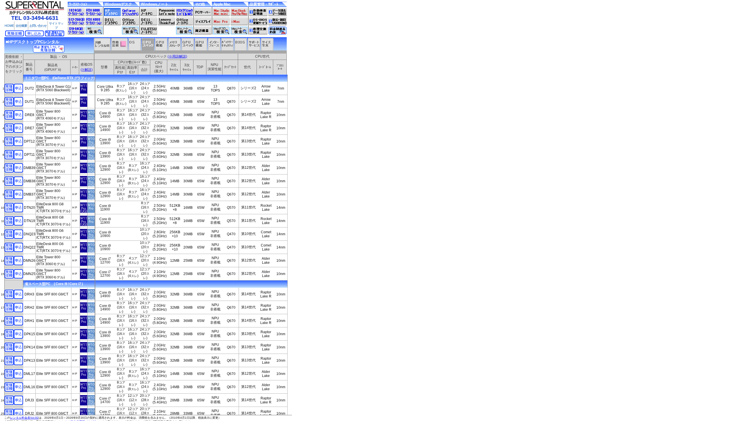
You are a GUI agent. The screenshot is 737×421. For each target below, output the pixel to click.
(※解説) (87, 70)
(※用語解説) (177, 56)
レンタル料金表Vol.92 (24, 417)
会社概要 (21, 25)
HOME (9, 25)
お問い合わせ (38, 25)
